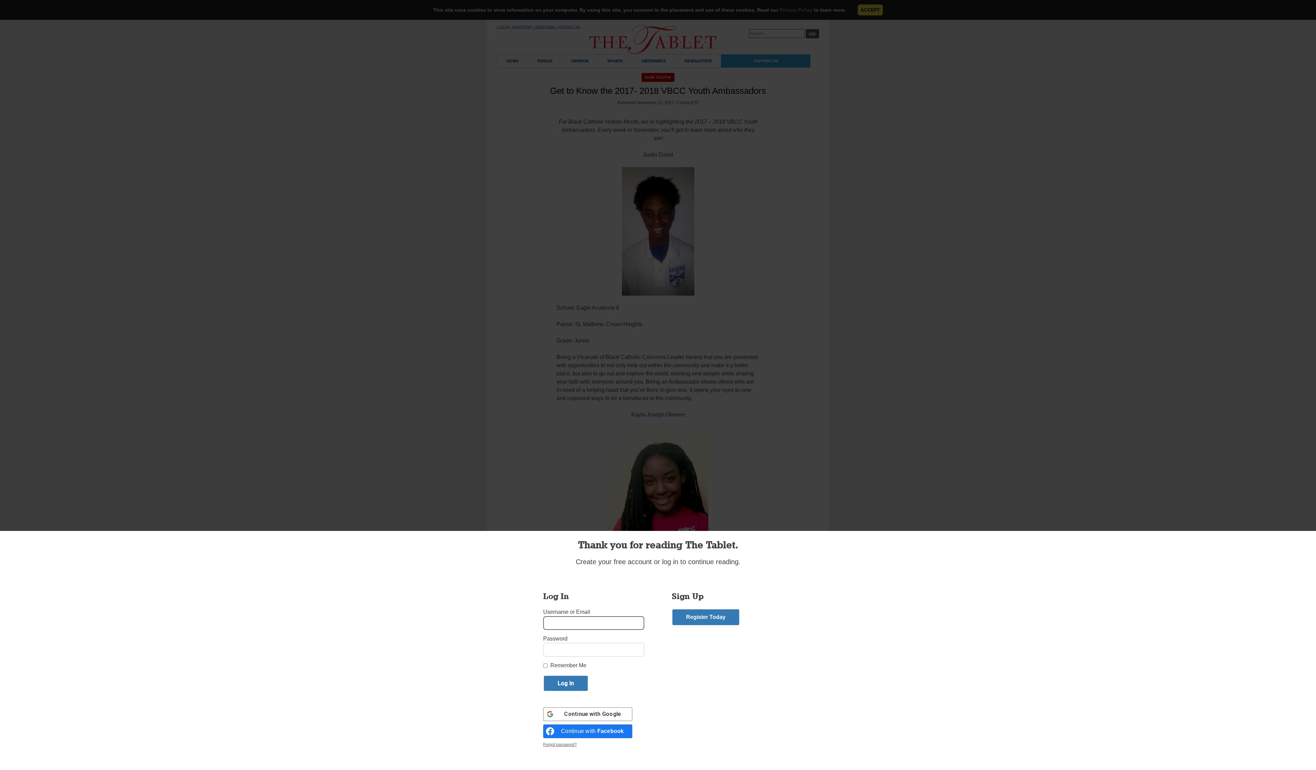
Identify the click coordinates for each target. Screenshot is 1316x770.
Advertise (522, 27)
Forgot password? (560, 744)
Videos (544, 60)
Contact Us (569, 27)
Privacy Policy (796, 10)
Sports (615, 60)
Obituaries (654, 60)
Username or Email (566, 612)
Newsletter (698, 60)
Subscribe (545, 27)
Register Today (706, 617)
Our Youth (658, 77)
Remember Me (568, 665)
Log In (503, 27)
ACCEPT (870, 10)
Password (555, 639)
